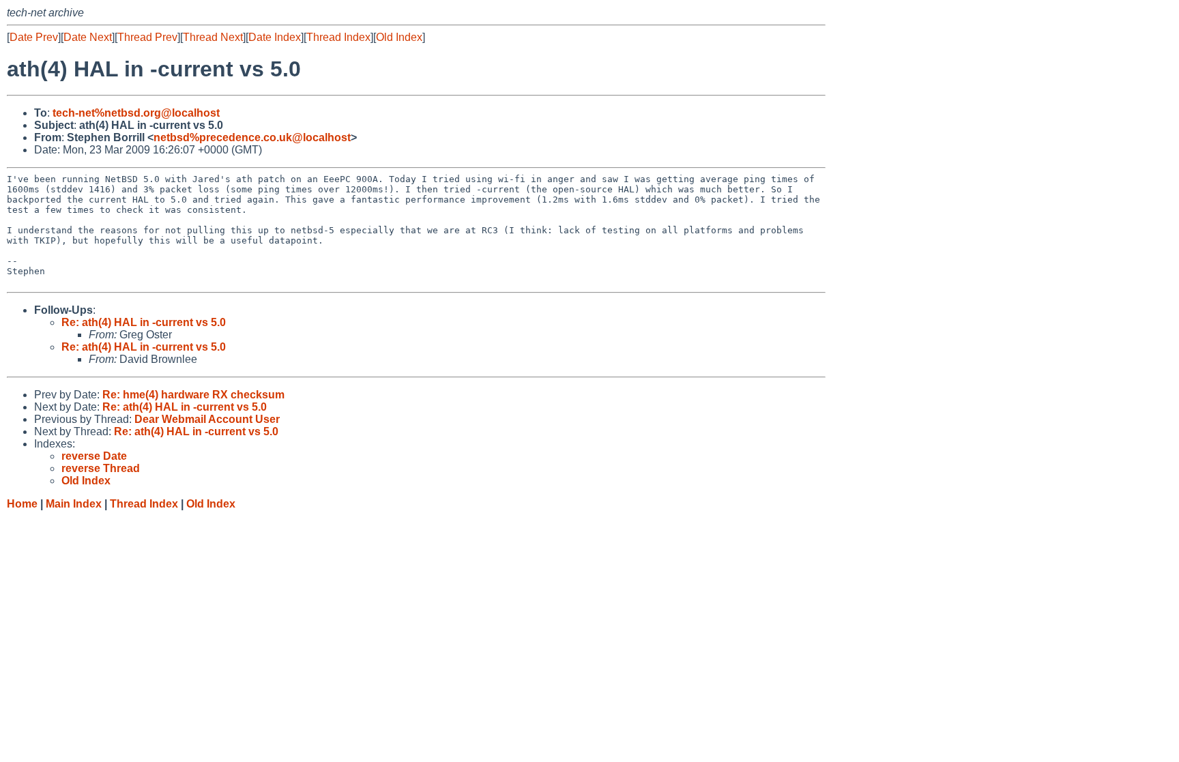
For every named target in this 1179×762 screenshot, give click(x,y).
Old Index (399, 37)
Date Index (274, 37)
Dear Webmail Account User (207, 419)
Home (22, 504)
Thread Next (213, 37)
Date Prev (34, 37)
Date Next (87, 37)
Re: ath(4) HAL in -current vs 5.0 (143, 322)
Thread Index (338, 37)
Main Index (74, 504)
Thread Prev (147, 37)
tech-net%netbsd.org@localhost (136, 113)
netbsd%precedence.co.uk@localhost (252, 137)
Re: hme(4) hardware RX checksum (193, 394)
